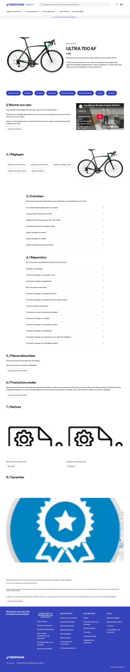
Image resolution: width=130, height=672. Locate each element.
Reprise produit (89, 628)
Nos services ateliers (44, 649)
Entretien (39, 93)
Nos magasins (65, 634)
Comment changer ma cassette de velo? (41, 325)
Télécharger (11, 466)
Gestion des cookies (114, 622)
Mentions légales (113, 618)
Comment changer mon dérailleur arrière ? (42, 343)
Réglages (27, 93)
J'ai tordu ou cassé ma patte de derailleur (42, 312)
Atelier (86, 618)
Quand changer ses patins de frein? (39, 245)
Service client (65, 638)
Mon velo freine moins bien (36, 287)
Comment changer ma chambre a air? (40, 275)
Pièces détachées (67, 93)
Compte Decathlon (67, 622)
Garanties (111, 93)
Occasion (87, 632)
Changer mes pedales (34, 269)
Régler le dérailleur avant (62, 164)
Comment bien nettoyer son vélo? (39, 214)
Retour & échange (67, 626)
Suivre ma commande (68, 618)
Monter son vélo (13, 93)
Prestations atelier (85, 93)
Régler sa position (38, 171)
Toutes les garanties (67, 648)
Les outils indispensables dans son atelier (42, 208)
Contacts (110, 626)
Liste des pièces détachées (17, 370)
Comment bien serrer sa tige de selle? (40, 226)
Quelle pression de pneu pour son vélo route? (43, 220)
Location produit (90, 636)
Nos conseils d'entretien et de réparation (43, 635)
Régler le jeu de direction (39, 164)
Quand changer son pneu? (36, 232)
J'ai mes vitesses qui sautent (37, 306)
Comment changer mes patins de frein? (41, 294)
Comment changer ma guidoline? (39, 281)
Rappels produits (66, 630)
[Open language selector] (121, 4)
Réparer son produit (44, 625)
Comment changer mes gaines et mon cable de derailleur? (48, 337)
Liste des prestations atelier (17, 395)
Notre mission (42, 621)
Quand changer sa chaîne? (36, 239)
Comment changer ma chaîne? (38, 318)
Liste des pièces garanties (15, 601)
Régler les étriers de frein (16, 164)
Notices (100, 93)
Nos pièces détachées (45, 629)
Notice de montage (14, 129)
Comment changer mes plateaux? (39, 331)
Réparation (52, 93)
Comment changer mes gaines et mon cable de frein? (46, 300)
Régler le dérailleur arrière (17, 171)
